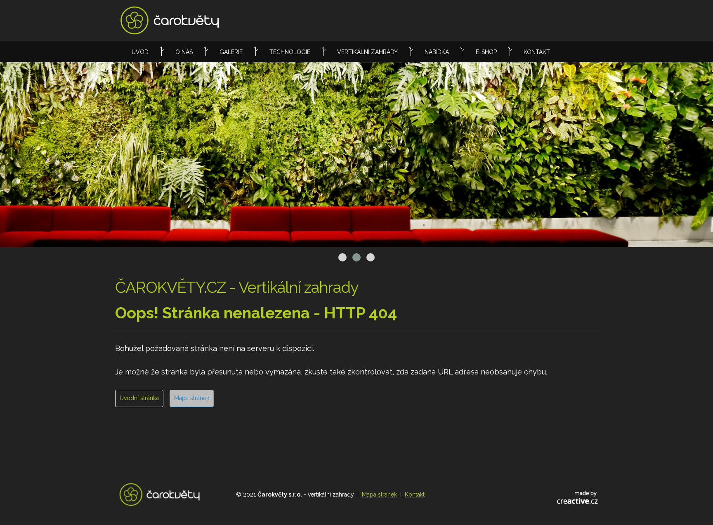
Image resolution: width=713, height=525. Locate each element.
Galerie (231, 52)
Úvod (140, 52)
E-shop (486, 52)
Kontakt (537, 52)
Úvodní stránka (139, 398)
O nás (184, 52)
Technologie (289, 52)
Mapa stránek (191, 398)
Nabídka (437, 52)
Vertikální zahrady (367, 52)
